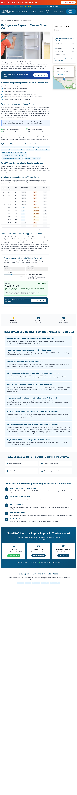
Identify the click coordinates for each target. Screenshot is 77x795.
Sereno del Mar (55, 583)
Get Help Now (63, 555)
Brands (41, 11)
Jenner (28, 583)
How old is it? (9, 272)
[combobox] (55, 30)
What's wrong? (30, 266)
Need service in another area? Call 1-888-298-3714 (63, 59)
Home (12, 11)
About (18, 11)
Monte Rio (36, 583)
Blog (55, 11)
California (9, 20)
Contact (61, 11)
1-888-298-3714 (69, 2)
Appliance (6, 266)
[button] (64, 79)
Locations (33, 11)
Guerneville (45, 583)
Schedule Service (38, 555)
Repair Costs (47, 11)
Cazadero (20, 583)
